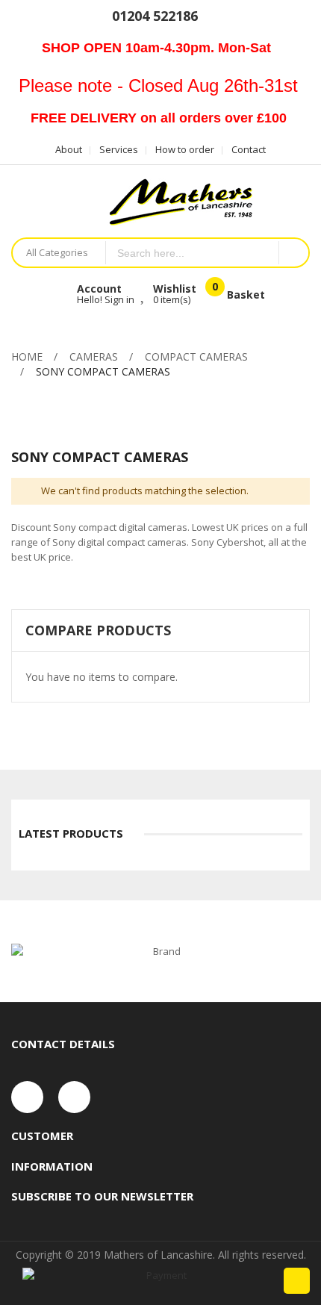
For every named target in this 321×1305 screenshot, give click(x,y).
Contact (248, 149)
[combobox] (192, 253)
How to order (184, 149)
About (68, 149)
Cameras (93, 356)
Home (27, 356)
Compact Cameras (196, 356)
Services (118, 149)
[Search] (293, 252)
